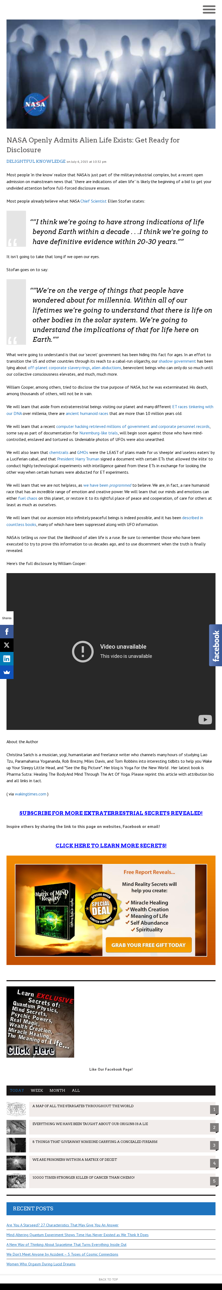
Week (37, 1090)
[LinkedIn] (7, 658)
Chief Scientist (93, 201)
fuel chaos (27, 498)
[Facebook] (7, 631)
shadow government (177, 361)
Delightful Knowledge (36, 161)
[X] (7, 645)
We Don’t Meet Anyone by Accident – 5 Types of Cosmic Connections (62, 1254)
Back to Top (108, 1279)
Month (57, 1090)
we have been (107, 485)
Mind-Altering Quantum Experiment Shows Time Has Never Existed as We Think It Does (77, 1234)
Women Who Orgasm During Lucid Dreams (41, 1264)
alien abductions (106, 367)
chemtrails (58, 452)
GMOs (82, 452)
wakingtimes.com (30, 794)
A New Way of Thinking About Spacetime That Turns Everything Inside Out (66, 1244)
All (76, 1090)
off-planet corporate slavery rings (59, 367)
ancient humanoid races (87, 413)
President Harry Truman (78, 459)
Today (17, 1090)
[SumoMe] (7, 672)
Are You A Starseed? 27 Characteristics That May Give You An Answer (62, 1225)
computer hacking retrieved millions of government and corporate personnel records (133, 426)
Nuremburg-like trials (98, 433)
